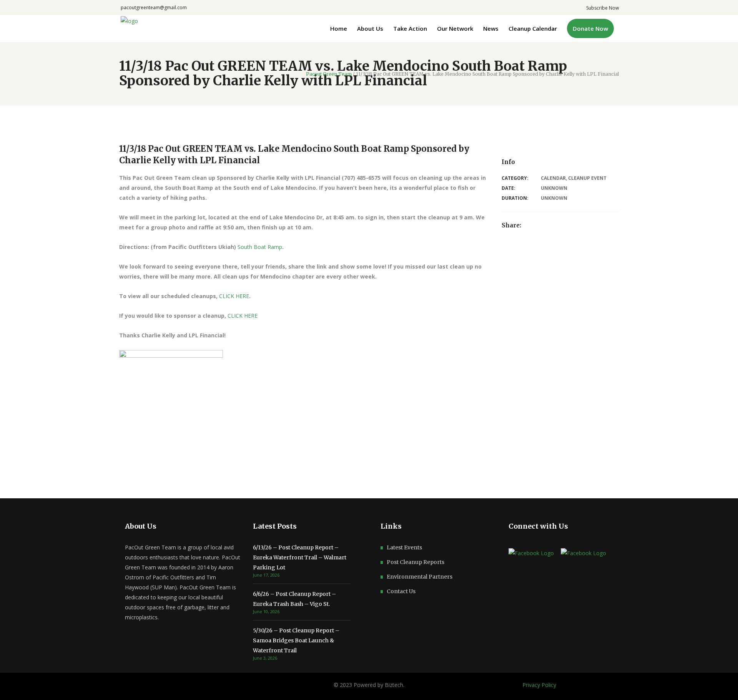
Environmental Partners (419, 576)
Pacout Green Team (329, 74)
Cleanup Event (587, 178)
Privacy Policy (539, 684)
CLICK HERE (234, 296)
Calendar (553, 178)
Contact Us (401, 591)
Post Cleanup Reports (415, 562)
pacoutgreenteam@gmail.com (154, 7)
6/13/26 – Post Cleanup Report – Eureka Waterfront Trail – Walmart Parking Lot (299, 557)
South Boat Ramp (260, 246)
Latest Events (404, 547)
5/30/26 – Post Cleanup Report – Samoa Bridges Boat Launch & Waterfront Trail (296, 640)
